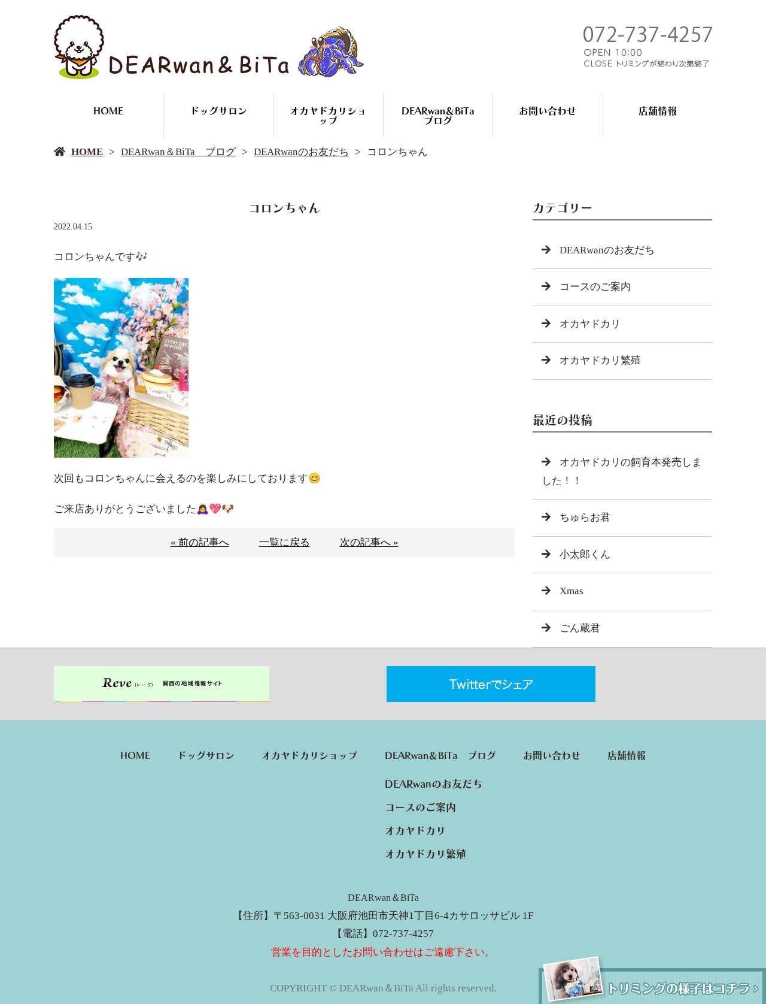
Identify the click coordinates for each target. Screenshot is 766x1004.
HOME (108, 111)
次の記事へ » (369, 542)
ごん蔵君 (580, 628)
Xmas (571, 591)
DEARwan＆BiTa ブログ (443, 115)
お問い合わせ (547, 111)
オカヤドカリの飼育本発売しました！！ (622, 471)
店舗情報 (658, 111)
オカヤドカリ (590, 323)
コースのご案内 (595, 286)
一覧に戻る (284, 542)
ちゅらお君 (585, 517)
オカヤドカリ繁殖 (600, 360)
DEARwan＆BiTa (383, 898)
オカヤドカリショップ (328, 115)
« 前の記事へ (200, 542)
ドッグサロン (218, 111)
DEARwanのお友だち (301, 152)
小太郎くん (585, 554)
